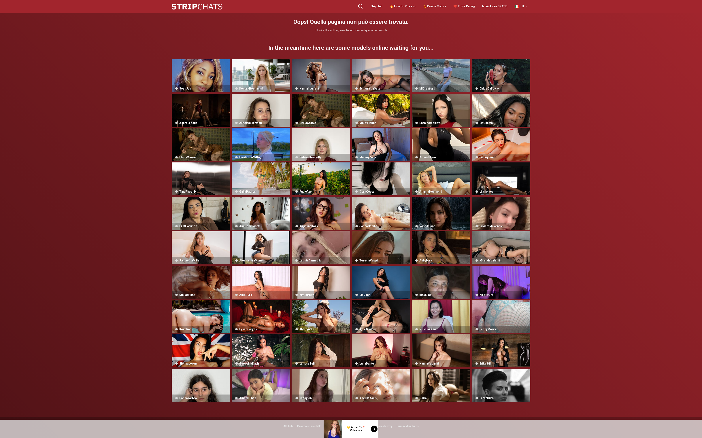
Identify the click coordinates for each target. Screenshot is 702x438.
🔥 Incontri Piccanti (403, 6)
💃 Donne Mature (434, 6)
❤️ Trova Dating (464, 6)
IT (522, 6)
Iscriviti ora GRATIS (494, 6)
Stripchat (376, 6)
